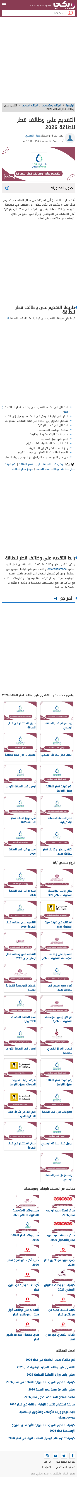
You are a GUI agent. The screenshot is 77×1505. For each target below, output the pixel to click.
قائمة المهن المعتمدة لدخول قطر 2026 (49, 1397)
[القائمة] (4, 4)
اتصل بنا (46, 1467)
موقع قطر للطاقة (22, 469)
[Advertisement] (38, 61)
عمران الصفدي (32, 135)
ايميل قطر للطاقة (29, 464)
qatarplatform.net (57, 568)
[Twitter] (64, 1456)
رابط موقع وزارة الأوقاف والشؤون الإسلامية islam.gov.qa (47, 1414)
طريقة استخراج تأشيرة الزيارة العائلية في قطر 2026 (42, 1404)
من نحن (47, 1462)
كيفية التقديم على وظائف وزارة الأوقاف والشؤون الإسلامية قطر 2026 (43, 1427)
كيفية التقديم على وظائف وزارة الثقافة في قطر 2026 (40, 1382)
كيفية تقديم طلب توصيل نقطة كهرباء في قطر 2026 (41, 1438)
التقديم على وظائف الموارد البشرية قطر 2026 (46, 1367)
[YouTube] (55, 1456)
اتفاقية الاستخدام (65, 1467)
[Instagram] (47, 1456)
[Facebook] (72, 1456)
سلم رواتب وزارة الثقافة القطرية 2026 (51, 1374)
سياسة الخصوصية (65, 1462)
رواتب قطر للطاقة (53, 464)
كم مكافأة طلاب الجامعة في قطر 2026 (50, 1359)
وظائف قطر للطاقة (48, 469)
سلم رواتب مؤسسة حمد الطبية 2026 (51, 1389)
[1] (8, 318)
